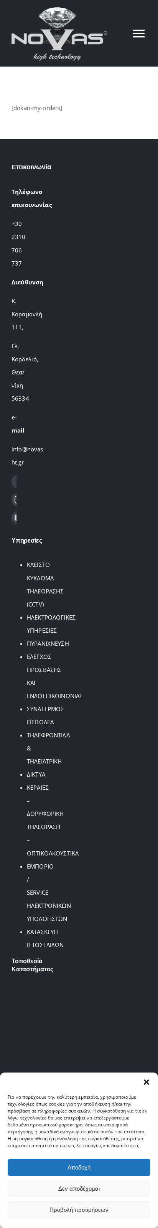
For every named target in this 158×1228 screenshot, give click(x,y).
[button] (146, 1082)
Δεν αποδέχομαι (79, 1188)
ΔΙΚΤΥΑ (36, 774)
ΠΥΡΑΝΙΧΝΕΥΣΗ (48, 643)
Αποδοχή (79, 1167)
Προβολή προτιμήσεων (79, 1209)
